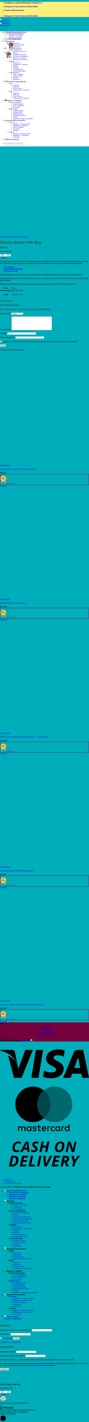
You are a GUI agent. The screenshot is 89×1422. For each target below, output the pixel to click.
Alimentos (16, 85)
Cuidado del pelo (18, 110)
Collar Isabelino (18, 76)
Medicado (16, 87)
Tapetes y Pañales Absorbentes (23, 119)
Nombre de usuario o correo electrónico (15, 1330)
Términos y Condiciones (46, 1034)
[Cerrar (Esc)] (81, 2)
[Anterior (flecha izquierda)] (4, 711)
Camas (15, 53)
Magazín (46, 1028)
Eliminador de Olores (19, 115)
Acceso (16, 1338)
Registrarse (4, 1369)
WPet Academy (13, 139)
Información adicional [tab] (13, 269)
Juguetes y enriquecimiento (21, 124)
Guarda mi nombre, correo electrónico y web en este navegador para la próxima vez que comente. (40, 341)
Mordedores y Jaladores (20, 64)
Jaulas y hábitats (18, 127)
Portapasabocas (18, 69)
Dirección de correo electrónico (12, 1356)
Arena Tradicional (18, 105)
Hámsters (12, 122)
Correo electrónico (7, 337)
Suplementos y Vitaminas (21, 90)
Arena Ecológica (18, 104)
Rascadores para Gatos (20, 59)
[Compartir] (77, 2)
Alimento (16, 130)
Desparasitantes (18, 114)
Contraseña (5, 1334)
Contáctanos (9, 1181)
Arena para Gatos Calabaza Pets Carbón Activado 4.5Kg (22, 1005)
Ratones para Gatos (19, 71)
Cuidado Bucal (17, 112)
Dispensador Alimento (20, 55)
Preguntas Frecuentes (12, 1183)
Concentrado (23, 237)
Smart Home (21, 32)
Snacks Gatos (17, 88)
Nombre (3, 333)
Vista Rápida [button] (5, 465)
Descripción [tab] (9, 267)
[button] (44, 1399)
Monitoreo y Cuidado (15, 37)
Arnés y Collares (18, 74)
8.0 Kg (19, 295)
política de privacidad (46, 1365)
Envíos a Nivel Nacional (14, 10)
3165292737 (25, 1040)
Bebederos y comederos (20, 125)
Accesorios (16, 107)
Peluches (16, 68)
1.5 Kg (14, 295)
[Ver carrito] (7, 57)
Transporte (16, 129)
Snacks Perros (17, 96)
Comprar (3, 257)
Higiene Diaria (13, 109)
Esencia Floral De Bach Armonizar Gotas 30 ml (18, 469)
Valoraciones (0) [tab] (11, 271)
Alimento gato (11, 237)
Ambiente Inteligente (15, 39)
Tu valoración (6, 330)
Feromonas (16, 46)
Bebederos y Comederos (21, 135)
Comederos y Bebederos (21, 56)
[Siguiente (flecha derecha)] (85, 711)
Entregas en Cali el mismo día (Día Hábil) (21, 7)
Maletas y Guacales (19, 58)
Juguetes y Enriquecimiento (21, 134)
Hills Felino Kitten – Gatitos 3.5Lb (13, 603)
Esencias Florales (18, 45)
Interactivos (16, 63)
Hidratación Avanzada (15, 36)
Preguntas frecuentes (47, 1032)
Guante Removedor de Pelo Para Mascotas (16, 871)
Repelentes (16, 79)
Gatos (2, 237)
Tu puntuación (5, 314)
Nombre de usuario (8, 1352)
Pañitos (15, 117)
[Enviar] (5, 35)
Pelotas (15, 66)
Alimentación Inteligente (16, 34)
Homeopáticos (17, 48)
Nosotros (46, 1027)
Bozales (15, 77)
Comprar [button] (3, 486)
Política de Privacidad (46, 1035)
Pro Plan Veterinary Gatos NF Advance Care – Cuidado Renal (24, 737)
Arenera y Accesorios (19, 51)
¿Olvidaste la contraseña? (10, 1342)
